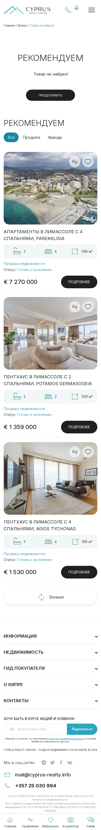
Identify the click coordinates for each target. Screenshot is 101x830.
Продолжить (51, 95)
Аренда (55, 137)
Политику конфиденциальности (66, 738)
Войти (79, 10)
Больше (57, 597)
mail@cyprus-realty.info (43, 775)
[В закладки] (88, 161)
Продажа (31, 137)
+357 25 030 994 (68, 10)
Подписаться (82, 729)
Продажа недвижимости (24, 263)
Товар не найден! (42, 25)
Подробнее (79, 282)
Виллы (22, 25)
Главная (9, 25)
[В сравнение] (74, 161)
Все (11, 137)
